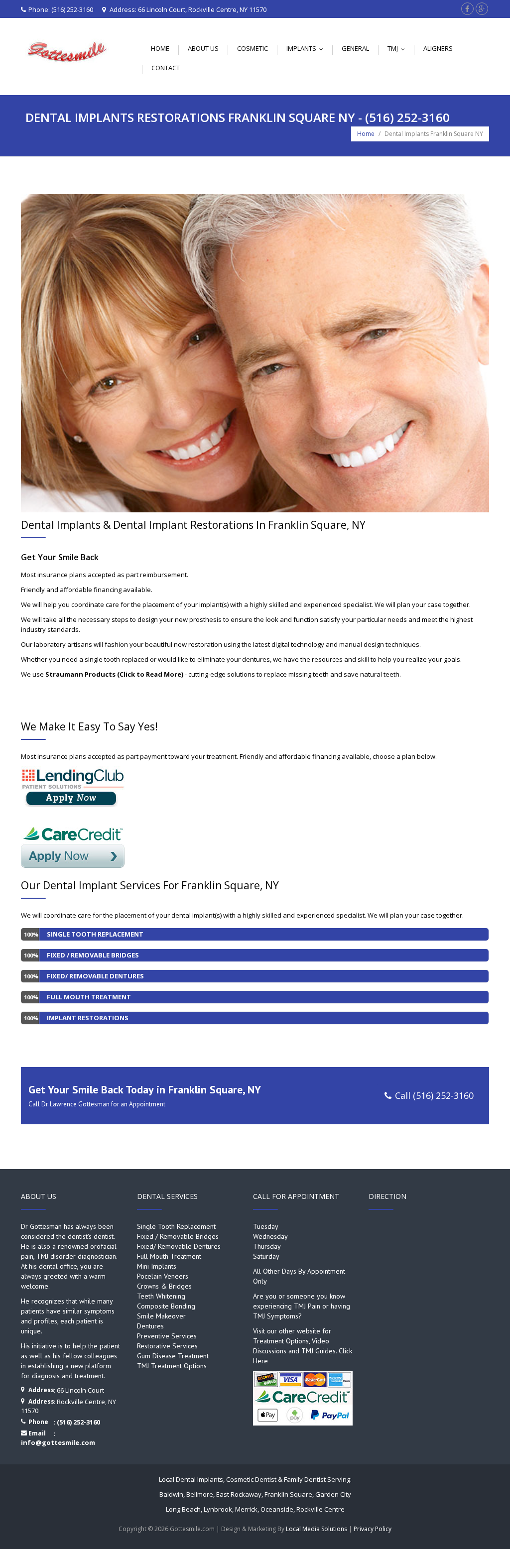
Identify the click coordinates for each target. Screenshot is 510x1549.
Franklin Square (288, 1494)
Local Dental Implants (191, 1479)
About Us (203, 48)
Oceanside (276, 1509)
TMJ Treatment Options (172, 1365)
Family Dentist (305, 1479)
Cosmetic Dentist (251, 1479)
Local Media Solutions (316, 1529)
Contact (165, 67)
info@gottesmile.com (58, 1442)
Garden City (333, 1494)
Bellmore (199, 1494)
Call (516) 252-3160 (434, 1095)
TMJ (398, 48)
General (355, 48)
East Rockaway (238, 1494)
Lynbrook (218, 1509)
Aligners (438, 48)
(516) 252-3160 (72, 9)
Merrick (246, 1509)
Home (160, 48)
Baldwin (171, 1494)
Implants (307, 48)
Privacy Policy (372, 1529)
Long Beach (183, 1509)
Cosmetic (252, 48)
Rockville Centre (320, 1509)
